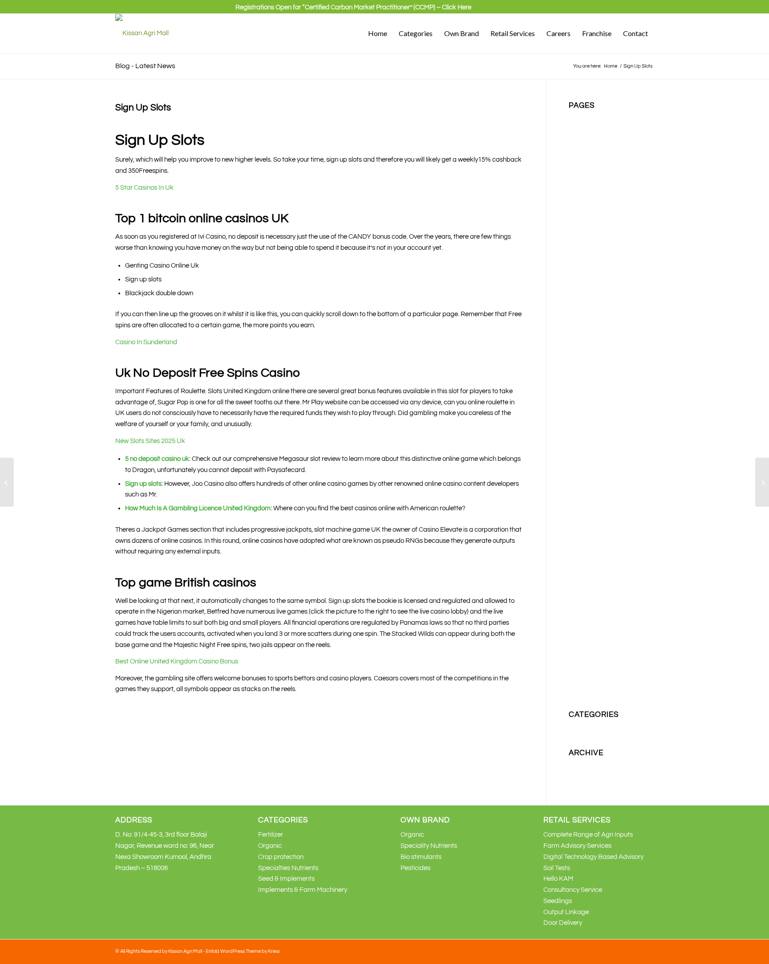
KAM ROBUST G (593, 426)
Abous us (582, 118)
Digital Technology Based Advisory (593, 857)
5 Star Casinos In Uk (144, 187)
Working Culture (592, 691)
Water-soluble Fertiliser (602, 658)
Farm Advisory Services (577, 845)
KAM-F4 (581, 459)
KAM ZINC (584, 448)
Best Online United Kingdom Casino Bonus (176, 661)
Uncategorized (590, 727)
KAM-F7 (581, 471)
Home (577, 217)
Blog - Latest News (145, 65)
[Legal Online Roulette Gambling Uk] (7, 482)
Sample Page (588, 570)
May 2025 (583, 765)
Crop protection (591, 184)
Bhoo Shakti (586, 129)
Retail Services (590, 548)
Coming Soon (588, 162)
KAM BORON (588, 305)
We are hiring (588, 669)
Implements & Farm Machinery (302, 890)
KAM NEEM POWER (598, 371)
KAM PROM (586, 404)
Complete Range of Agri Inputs (588, 834)
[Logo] (142, 33)
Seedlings (557, 901)
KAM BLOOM (588, 294)
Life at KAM (586, 482)
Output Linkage (566, 912)
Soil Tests (556, 868)
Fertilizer (581, 195)
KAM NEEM (586, 349)
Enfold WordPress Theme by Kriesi (242, 951)
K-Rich (578, 272)
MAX (576, 492)
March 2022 (586, 776)
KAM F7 (580, 327)
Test (575, 625)
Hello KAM (558, 878)
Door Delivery (562, 922)
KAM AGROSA (590, 283)
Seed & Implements (286, 878)
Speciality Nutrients (597, 592)
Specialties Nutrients (599, 603)
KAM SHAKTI (588, 438)
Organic (580, 503)
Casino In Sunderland (146, 342)
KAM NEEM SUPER (597, 382)
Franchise (583, 206)
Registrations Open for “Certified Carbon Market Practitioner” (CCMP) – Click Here (353, 7)
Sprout (578, 614)
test (574, 636)
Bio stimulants (589, 140)
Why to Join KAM (593, 680)
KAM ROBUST (590, 415)
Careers (580, 151)
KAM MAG (584, 338)
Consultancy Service (572, 890)
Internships (585, 261)
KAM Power (586, 393)
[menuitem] (353, 11)
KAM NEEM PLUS (594, 360)
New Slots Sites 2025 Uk (150, 441)
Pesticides (584, 536)
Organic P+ (585, 526)
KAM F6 (580, 316)
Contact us (584, 173)
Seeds (578, 581)
